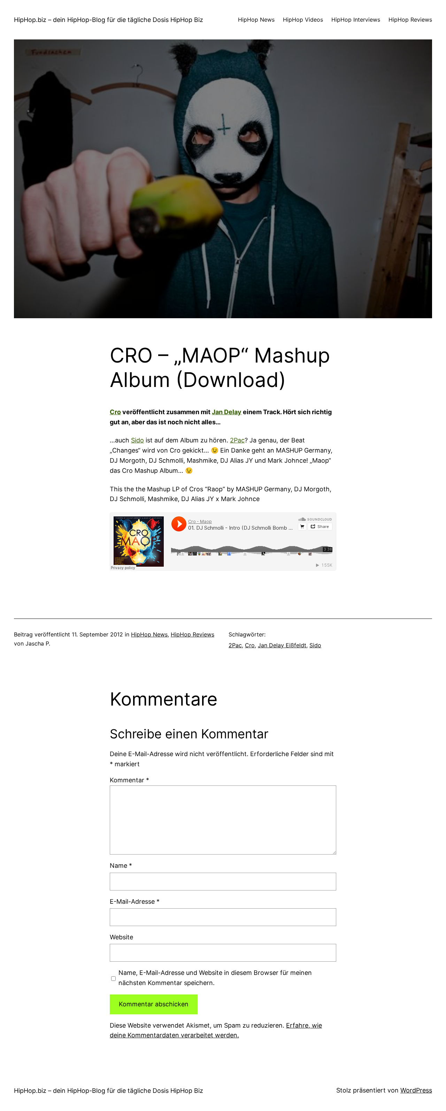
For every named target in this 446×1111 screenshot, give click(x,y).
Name (121, 865)
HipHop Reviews (192, 634)
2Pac (237, 440)
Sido (137, 440)
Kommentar (129, 780)
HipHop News (149, 634)
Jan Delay (226, 412)
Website (121, 937)
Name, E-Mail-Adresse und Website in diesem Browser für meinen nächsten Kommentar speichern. (215, 977)
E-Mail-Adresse (135, 901)
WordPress (416, 1090)
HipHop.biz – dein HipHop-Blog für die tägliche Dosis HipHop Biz (108, 19)
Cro (115, 412)
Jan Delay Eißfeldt (282, 645)
